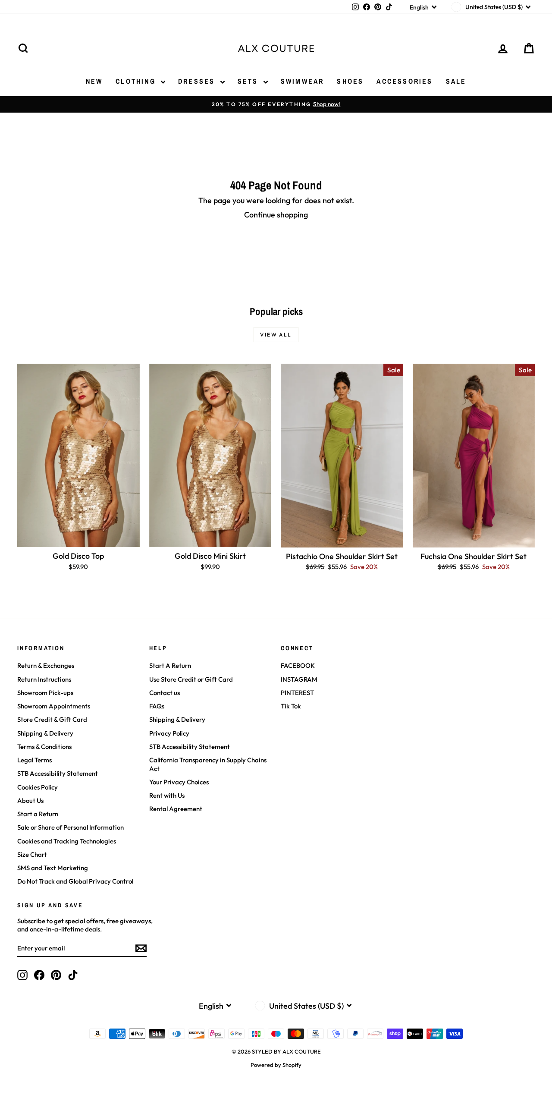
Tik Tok (291, 706)
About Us (30, 800)
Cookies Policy (37, 787)
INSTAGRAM (299, 679)
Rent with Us (167, 795)
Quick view (78, 538)
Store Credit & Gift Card (52, 719)
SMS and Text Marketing (52, 868)
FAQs (156, 706)
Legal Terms (34, 760)
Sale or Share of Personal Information (70, 827)
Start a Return (37, 814)
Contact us (164, 693)
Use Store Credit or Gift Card (191, 679)
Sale (456, 81)
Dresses (198, 81)
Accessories (404, 81)
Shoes (350, 81)
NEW (94, 81)
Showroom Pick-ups (45, 693)
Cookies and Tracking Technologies (66, 841)
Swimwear (302, 81)
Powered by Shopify (276, 1064)
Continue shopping (276, 215)
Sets (249, 81)
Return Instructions (44, 679)
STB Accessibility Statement (57, 773)
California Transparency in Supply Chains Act (208, 764)
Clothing (137, 81)
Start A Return (170, 665)
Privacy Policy (169, 733)
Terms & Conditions (44, 746)
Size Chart (32, 854)
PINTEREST (297, 693)
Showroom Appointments (53, 706)
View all (276, 334)
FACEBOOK (298, 665)
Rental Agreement (175, 809)
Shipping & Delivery (45, 733)
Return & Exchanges (45, 665)
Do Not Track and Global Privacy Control (75, 881)
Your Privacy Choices (179, 782)
